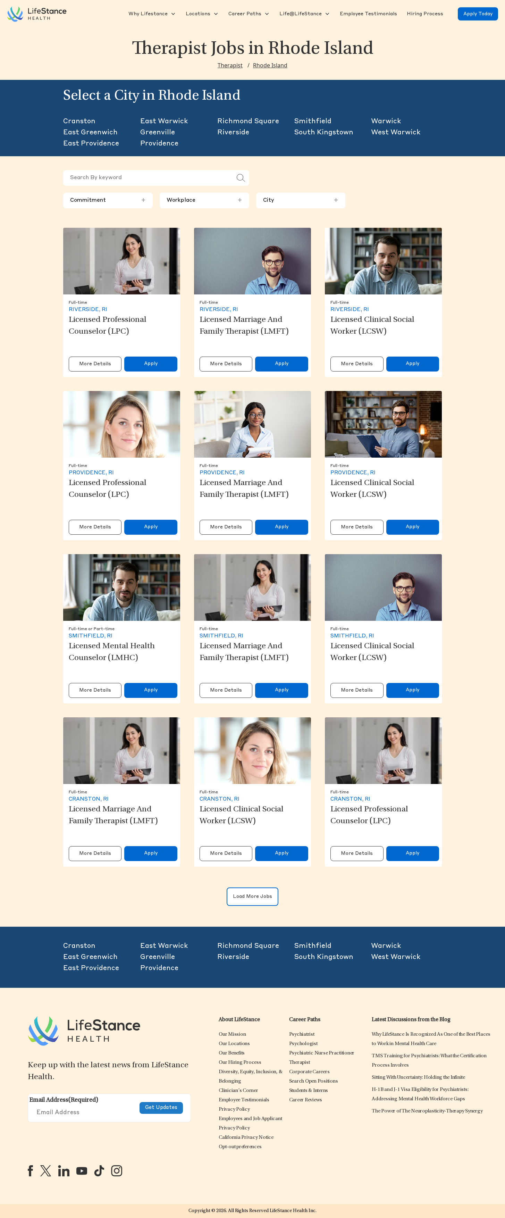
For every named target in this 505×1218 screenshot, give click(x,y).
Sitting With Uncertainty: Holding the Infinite (418, 1077)
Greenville (157, 132)
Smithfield (312, 121)
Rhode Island (270, 65)
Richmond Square (248, 121)
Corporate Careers (309, 1072)
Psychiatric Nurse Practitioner (322, 1053)
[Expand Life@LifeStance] (326, 13)
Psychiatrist (301, 1034)
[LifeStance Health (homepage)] (37, 14)
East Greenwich (90, 132)
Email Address (64, 1100)
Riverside (233, 132)
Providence (159, 143)
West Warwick (395, 132)
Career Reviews (305, 1100)
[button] (147, 14)
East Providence (91, 143)
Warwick (386, 121)
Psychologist (303, 1043)
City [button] (301, 200)
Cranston (79, 121)
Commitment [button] (108, 200)
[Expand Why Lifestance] (172, 13)
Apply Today (478, 13)
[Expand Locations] (215, 13)
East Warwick (164, 121)
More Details (95, 363)
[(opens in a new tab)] (30, 1170)
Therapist (230, 65)
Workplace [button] (204, 200)
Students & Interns (308, 1090)
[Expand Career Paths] (266, 13)
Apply (151, 363)
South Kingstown (323, 132)
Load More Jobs (252, 896)
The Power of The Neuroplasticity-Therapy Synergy (427, 1111)
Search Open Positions (313, 1081)
